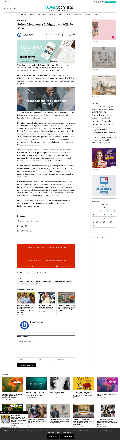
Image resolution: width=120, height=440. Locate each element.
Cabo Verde (29, 281)
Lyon (111, 135)
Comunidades (21, 20)
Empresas (111, 125)
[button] (114, 237)
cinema (111, 109)
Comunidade (47, 281)
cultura (96, 121)
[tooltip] (97, 2)
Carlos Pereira (32, 397)
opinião (110, 138)
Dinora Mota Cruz (24, 284)
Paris (114, 137)
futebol (103, 130)
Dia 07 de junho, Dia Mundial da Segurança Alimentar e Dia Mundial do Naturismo (12, 396)
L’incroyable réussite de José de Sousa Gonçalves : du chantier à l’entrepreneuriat (59, 421)
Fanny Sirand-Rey (56, 425)
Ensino (94, 127)
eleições (104, 124)
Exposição (99, 127)
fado (104, 127)
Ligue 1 (106, 132)
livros (94, 135)
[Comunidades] (46, 98)
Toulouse (104, 142)
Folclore (107, 127)
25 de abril (94, 107)
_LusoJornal (7, 399)
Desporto (106, 121)
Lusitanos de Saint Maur (103, 135)
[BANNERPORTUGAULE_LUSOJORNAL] (46, 256)
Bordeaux (94, 109)
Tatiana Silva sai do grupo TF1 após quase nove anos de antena (45, 307)
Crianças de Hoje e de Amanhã (62, 281)
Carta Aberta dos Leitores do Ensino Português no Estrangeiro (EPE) (60, 394)
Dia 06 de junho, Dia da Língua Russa (106, 395)
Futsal (109, 130)
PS (111, 140)
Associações (107, 107)
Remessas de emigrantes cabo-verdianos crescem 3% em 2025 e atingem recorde (66, 308)
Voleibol (108, 142)
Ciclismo (106, 109)
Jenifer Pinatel (32, 425)
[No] (118, 434)
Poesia (103, 140)
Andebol (100, 107)
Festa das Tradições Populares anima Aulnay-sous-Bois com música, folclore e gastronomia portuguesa (82, 395)
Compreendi (53, 436)
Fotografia (96, 130)
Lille (109, 132)
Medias (98, 137)
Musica (103, 138)
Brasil (99, 109)
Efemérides (97, 124)
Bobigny (21, 281)
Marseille (94, 137)
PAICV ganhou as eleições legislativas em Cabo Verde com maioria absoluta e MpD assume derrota (25, 309)
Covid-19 (108, 118)
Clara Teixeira (29, 34)
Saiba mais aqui (67, 436)
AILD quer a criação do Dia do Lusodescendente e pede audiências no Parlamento (35, 394)
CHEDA (38, 281)
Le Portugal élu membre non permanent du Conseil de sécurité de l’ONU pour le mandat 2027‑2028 (83, 422)
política (108, 140)
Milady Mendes (36, 284)
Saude (99, 142)
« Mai (93, 231)
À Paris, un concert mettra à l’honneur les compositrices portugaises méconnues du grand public (107, 422)
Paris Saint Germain (96, 140)
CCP (102, 109)
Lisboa (113, 132)
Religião (94, 143)
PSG (113, 140)
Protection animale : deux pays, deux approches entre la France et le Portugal (36, 421)
